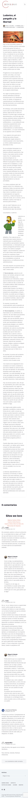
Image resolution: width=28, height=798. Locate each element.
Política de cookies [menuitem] (6, 784)
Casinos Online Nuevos (14, 522)
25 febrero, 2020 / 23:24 (10, 744)
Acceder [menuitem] (15, 784)
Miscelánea (12, 27)
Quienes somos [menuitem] (5, 782)
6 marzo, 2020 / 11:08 (12, 558)
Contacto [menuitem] (13, 782)
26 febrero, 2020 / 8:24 (10, 711)
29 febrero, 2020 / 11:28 (10, 602)
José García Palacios (11, 710)
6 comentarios (20, 27)
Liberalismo (6, 27)
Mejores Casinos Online (14, 520)
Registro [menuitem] (21, 784)
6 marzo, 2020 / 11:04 (12, 655)
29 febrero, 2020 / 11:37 (10, 529)
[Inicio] (24, 4)
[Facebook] (2, 789)
